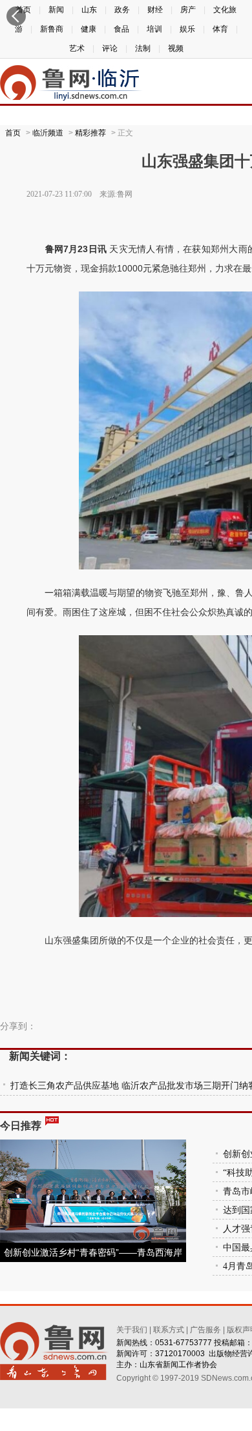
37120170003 (180, 1353)
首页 (13, 132)
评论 (110, 48)
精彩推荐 (90, 132)
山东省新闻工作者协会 (178, 1364)
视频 (176, 48)
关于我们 (131, 1329)
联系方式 (168, 1329)
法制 (143, 48)
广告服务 (205, 1329)
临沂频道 (47, 132)
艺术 (77, 48)
